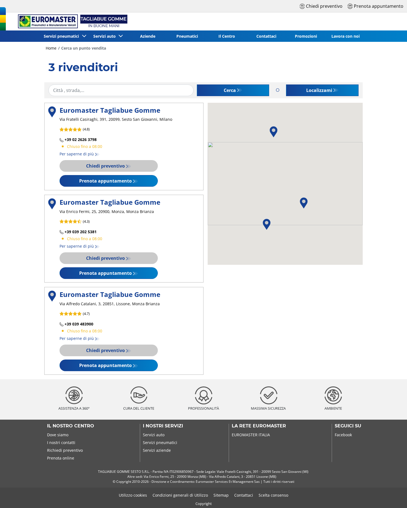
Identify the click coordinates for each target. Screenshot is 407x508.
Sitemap (221, 495)
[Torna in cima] (392, 496)
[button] (266, 224)
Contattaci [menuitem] (266, 36)
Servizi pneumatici (160, 442)
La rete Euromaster (259, 426)
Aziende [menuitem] (147, 36)
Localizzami (319, 90)
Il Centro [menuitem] (226, 36)
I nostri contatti (61, 442)
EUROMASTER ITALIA (251, 434)
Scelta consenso (273, 495)
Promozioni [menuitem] (306, 36)
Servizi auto (153, 434)
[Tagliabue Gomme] (71, 21)
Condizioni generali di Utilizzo (180, 495)
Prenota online (60, 458)
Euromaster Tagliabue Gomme (110, 110)
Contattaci (243, 495)
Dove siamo (57, 434)
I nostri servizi (163, 426)
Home (51, 48)
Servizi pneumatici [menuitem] (62, 36)
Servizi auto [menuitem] (105, 36)
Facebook (343, 434)
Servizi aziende (157, 450)
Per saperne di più (77, 153)
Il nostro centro (70, 426)
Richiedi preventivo (65, 450)
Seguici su (348, 426)
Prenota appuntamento (105, 181)
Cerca (230, 90)
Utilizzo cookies (133, 495)
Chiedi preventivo (105, 166)
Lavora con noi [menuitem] (345, 36)
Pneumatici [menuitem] (187, 36)
